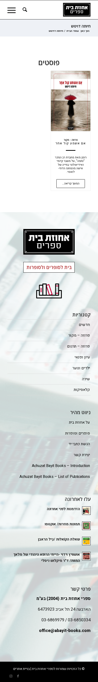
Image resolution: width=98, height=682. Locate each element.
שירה (86, 379)
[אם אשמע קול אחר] (71, 101)
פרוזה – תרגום (78, 346)
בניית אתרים (21, 668)
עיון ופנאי (82, 357)
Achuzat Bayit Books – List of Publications (55, 477)
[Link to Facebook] (18, 676)
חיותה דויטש (81, 26)
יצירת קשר (82, 455)
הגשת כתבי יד (79, 444)
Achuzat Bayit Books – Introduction (61, 466)
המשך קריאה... (70, 183)
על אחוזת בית (79, 422)
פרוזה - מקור (71, 140)
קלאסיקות (82, 390)
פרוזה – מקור (79, 335)
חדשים (84, 325)
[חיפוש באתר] (24, 9)
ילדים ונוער (81, 368)
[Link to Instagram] (11, 676)
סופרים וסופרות (77, 433)
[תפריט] (13, 9)
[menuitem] (24, 9)
